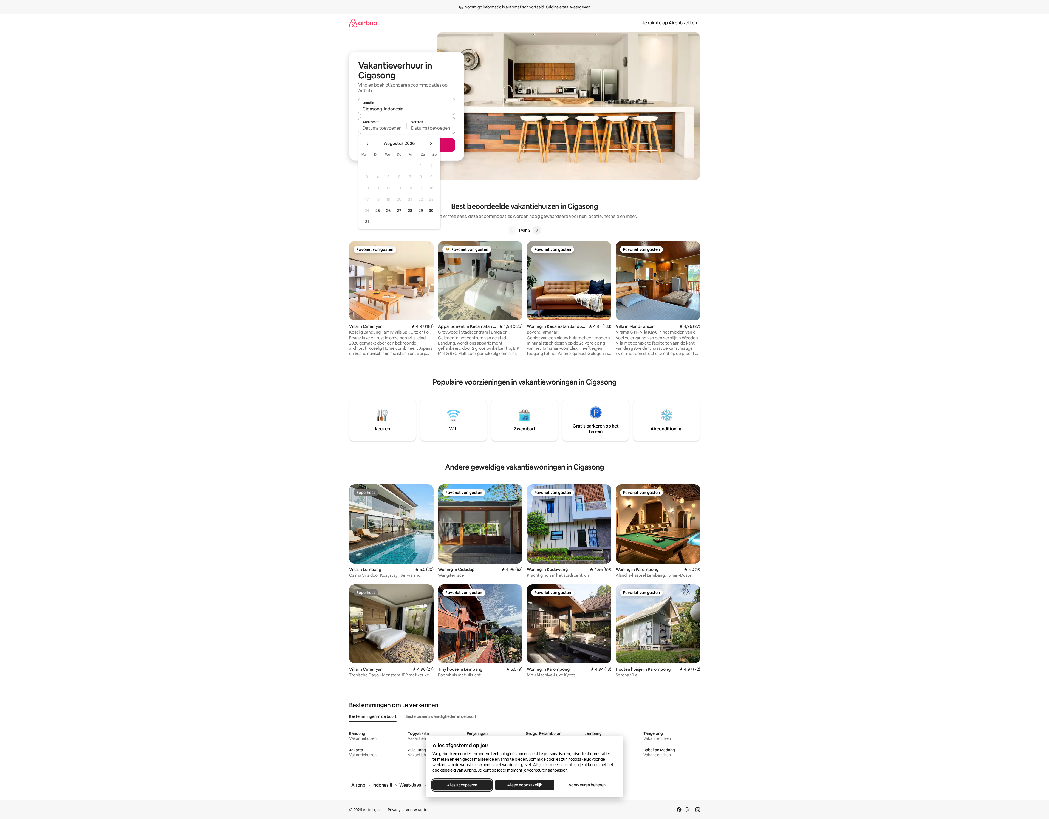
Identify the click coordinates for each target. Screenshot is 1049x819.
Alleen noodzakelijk (524, 785)
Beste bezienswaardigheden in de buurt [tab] (440, 716)
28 (410, 210)
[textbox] (382, 128)
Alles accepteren (462, 785)
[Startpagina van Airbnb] (363, 23)
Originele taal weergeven (568, 7)
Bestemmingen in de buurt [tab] (373, 716)
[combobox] (407, 109)
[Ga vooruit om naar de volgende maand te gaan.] (430, 143)
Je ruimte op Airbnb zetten (669, 23)
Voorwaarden (417, 809)
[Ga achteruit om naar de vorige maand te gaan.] (367, 143)
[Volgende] (537, 230)
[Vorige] (512, 230)
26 (388, 210)
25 (377, 210)
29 (421, 210)
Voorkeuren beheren (587, 785)
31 (367, 221)
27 (399, 210)
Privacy (394, 809)
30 (431, 210)
